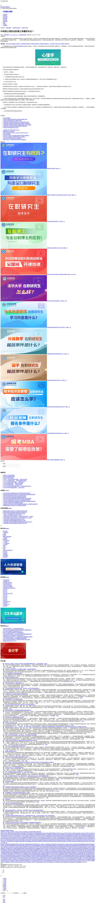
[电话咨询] (3, 869)
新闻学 (75, 845)
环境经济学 (56, 846)
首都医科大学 (91, 835)
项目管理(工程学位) (31, 859)
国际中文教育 (68, 853)
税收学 (54, 848)
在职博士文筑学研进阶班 (9, 475)
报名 (5, 25)
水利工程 (60, 860)
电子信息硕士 (54, 857)
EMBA (11, 852)
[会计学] (13, 658)
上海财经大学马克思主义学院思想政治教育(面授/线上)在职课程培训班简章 (20, 504)
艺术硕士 (29, 852)
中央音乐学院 (17, 840)
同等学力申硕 (18, 831)
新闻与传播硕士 (75, 849)
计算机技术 (24, 859)
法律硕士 (10, 851)
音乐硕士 (32, 853)
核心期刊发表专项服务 (8, 478)
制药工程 (22, 862)
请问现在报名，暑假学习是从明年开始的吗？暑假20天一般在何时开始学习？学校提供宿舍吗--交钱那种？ (29, 762)
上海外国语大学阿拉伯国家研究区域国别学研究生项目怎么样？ (17, 521)
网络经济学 (29, 855)
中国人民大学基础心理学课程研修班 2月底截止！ (14, 136)
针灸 (50, 852)
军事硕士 (4, 852)
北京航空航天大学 (63, 834)
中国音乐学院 (55, 835)
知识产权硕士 (75, 853)
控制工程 (56, 860)
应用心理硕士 (64, 849)
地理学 (51, 848)
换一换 (5, 842)
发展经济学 (79, 848)
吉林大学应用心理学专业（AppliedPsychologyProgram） (15, 132)
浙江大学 (5, 592)
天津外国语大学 (39, 841)
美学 (38, 846)
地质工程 (19, 860)
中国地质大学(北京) (20, 835)
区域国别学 (88, 855)
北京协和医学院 (84, 835)
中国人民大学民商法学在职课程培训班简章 (13, 502)
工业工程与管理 (67, 859)
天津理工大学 (5, 841)
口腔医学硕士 (80, 851)
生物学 (14, 856)
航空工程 (31, 862)
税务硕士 (14, 851)
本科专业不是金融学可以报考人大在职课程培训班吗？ (18, 43)
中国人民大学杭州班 (8, 586)
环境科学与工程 (37, 857)
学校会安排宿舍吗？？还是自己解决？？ (14, 682)
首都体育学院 (62, 838)
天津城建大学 (17, 841)
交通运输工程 (36, 860)
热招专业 (11, 830)
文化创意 (51, 846)
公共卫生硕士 (52, 849)
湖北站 (4, 886)
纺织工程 (77, 860)
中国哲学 (68, 856)
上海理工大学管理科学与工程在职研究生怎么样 (14, 513)
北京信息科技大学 (90, 834)
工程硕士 (59, 859)
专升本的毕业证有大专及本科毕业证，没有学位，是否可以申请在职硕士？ (22, 688)
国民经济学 (82, 856)
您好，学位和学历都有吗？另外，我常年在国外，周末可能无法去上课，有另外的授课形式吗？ (27, 776)
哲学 (44, 845)
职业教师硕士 (79, 862)
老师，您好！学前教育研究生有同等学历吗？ (15, 745)
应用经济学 (34, 855)
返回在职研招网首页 (5, 6)
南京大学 (5, 600)
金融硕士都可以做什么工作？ (10, 640)
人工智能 (5, 542)
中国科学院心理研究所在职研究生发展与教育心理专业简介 (16, 123)
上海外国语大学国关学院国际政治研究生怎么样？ (14, 520)
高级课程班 (38, 834)
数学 (47, 852)
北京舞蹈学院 (77, 834)
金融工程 (24, 848)
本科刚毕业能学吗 (9, 781)
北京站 (4, 878)
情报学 (30, 848)
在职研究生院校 (16, 27)
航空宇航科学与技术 (46, 857)
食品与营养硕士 (27, 856)
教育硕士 (5, 849)
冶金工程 (45, 860)
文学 (77, 852)
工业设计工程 (89, 860)
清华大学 (5, 590)
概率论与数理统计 (7, 536)
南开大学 (5, 594)
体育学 (6, 851)
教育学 (14, 845)
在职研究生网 (22, 34)
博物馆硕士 (62, 853)
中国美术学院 (61, 835)
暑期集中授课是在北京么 (11, 751)
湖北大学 (29, 840)
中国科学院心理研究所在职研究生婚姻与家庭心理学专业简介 (17, 124)
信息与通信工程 (20, 846)
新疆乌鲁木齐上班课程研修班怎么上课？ (14, 717)
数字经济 (5, 531)
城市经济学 (74, 855)
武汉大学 (5, 597)
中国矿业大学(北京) (16, 838)
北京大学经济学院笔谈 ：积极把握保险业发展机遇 (14, 638)
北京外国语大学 (49, 834)
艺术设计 (10, 859)
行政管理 (11, 845)
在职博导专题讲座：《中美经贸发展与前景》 (13, 628)
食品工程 (18, 862)
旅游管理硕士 (30, 851)
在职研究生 (21, 46)
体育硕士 (60, 851)
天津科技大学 (86, 840)
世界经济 (9, 855)
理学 (12, 856)
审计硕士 (52, 851)
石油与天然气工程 (70, 860)
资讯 (5, 18)
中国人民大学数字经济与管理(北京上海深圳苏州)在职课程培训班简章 (19, 494)
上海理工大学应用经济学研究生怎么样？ (12, 515)
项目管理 (5, 553)
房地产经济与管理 (77, 846)
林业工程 (14, 862)
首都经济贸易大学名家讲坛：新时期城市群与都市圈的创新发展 (17, 636)
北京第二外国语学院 (23, 837)
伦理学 (64, 856)
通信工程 (82, 859)
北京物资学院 (43, 838)
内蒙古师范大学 (6, 601)
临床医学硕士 (74, 851)
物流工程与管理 (17, 859)
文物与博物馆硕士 (71, 862)
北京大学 (5, 589)
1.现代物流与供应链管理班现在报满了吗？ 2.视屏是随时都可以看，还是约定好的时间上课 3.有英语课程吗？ (30, 815)
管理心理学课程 (6, 118)
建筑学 (20, 849)
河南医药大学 (24, 838)
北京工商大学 (37, 838)
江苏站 (4, 882)
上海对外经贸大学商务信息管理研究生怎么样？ (14, 519)
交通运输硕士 (5, 859)
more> (7, 490)
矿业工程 (64, 860)
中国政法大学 (56, 834)
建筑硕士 (8, 852)
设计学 (85, 852)
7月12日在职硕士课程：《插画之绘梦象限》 (13, 483)
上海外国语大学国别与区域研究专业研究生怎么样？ (15, 523)
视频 (5, 21)
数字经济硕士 (87, 853)
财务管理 (5, 557)
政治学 (27, 848)
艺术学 (28, 846)
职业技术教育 (41, 856)
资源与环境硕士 (72, 857)
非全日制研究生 (25, 831)
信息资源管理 (34, 845)
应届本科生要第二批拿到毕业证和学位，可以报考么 (43, 43)
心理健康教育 (88, 856)
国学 (4, 546)
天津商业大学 (46, 841)
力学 (13, 859)
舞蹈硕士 (36, 853)
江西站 (4, 889)
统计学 (8, 846)
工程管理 (5, 855)
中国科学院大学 (76, 835)
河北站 (4, 887)
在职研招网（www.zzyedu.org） (11, 34)
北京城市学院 (74, 838)
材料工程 (5, 860)
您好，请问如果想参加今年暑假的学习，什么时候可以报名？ (19, 771)
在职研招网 (8, 27)
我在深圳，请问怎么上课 (11, 722)
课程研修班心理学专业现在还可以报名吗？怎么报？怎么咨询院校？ (21, 786)
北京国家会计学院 (81, 838)
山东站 (4, 883)
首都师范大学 (49, 838)
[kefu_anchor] (3, 871)
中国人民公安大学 (41, 835)
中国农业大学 (28, 835)
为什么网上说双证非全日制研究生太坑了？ (13, 631)
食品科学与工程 (10, 848)
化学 (49, 848)
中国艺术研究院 (72, 841)
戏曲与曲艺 (46, 853)
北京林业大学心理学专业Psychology (11, 130)
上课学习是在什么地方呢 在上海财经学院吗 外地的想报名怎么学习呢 (21, 740)
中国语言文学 (28, 845)
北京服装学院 (68, 838)
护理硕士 (85, 851)
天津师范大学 (11, 841)
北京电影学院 (83, 834)
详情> (14, 667)
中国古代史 (15, 857)
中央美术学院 (34, 840)
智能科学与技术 (13, 853)
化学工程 (9, 860)
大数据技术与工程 (53, 862)
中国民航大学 (69, 840)
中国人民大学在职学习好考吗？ (62, 43)
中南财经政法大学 (32, 834)
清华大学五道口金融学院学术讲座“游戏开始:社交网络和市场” (17, 629)
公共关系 (17, 855)
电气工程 (50, 859)
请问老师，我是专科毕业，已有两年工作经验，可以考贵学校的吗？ (21, 669)
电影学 (66, 855)
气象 (59, 853)
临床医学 (37, 849)
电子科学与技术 (25, 849)
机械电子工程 (48, 855)
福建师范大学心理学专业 (9, 131)
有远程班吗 (7, 799)
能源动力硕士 (79, 857)
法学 (17, 845)
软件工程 (34, 848)
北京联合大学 (55, 838)
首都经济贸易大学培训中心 (9, 588)
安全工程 (41, 860)
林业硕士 (68, 851)
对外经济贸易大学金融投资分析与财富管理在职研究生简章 (16, 493)
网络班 (35, 831)
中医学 (3, 851)
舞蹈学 (17, 849)
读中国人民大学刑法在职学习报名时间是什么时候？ (17, 756)
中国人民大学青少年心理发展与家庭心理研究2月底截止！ (16, 135)
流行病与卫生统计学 (8, 550)
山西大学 (5, 603)
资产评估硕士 (46, 851)
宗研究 (62, 859)
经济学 (4, 535)
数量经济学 (39, 855)
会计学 (4, 547)
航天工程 (35, 862)
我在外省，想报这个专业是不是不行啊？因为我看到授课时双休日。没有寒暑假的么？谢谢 (26, 663)
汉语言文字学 (40, 852)
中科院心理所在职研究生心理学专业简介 (12, 120)
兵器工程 (27, 862)
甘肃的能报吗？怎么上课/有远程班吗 (13, 699)
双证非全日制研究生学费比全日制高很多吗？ (13, 632)
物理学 (43, 855)
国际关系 (68, 845)
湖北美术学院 (56, 840)
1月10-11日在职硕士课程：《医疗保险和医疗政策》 (15, 480)
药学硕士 (89, 851)
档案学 (38, 845)
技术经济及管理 (23, 855)
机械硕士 (59, 857)
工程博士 (70, 848)
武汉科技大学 (34, 835)
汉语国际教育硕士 (40, 859)
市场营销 (5, 554)
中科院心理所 (56, 837)
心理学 (47, 845)
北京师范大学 (30, 838)
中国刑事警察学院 (69, 835)
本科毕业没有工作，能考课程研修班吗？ (14, 767)
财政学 (16, 848)
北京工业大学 (9, 837)
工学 (79, 852)
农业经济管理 (32, 849)
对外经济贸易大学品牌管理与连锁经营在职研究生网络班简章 (17, 498)
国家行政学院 (11, 840)
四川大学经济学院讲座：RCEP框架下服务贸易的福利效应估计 (17, 634)
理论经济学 (8, 856)
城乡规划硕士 (23, 851)
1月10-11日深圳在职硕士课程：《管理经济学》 (14, 482)
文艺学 (47, 862)
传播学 (11, 857)
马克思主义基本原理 (29, 857)
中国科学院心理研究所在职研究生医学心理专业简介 (15, 126)
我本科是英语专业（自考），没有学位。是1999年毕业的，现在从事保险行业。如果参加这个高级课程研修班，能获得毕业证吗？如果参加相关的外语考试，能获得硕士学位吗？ (46, 726)
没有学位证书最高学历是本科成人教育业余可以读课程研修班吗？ (20, 704)
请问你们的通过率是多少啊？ (12, 677)
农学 (81, 852)
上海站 (4, 879)
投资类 (72, 845)
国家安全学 (27, 853)
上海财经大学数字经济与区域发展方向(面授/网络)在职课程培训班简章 (19, 501)
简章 (5, 17)
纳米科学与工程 (21, 853)
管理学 (19, 845)
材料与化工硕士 (64, 857)
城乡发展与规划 (60, 848)
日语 (9, 857)
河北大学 (88, 841)
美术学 (35, 846)
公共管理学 (6, 845)
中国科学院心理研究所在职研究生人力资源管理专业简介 (16, 122)
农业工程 (46, 859)
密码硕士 (69, 852)
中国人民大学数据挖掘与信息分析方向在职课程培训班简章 (16, 500)
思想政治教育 (80, 845)
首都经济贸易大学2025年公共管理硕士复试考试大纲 (15, 510)
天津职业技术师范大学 (81, 841)
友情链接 (3, 830)
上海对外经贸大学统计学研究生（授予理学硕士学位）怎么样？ (17, 517)
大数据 (23, 845)
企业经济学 (74, 848)
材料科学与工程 (20, 856)
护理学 (20, 852)
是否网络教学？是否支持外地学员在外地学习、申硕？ (17, 792)
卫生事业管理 (6, 540)
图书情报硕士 (36, 851)
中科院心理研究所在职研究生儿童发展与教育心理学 (15, 119)
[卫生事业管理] (13, 623)
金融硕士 (38, 848)
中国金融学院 (4, 835)
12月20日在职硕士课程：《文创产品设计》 (13, 484)
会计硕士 (87, 849)
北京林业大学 (31, 837)
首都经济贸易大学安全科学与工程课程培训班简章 (14, 505)
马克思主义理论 (34, 856)
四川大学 (5, 599)
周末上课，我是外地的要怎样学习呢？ (14, 803)
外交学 (64, 845)
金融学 (4, 533)
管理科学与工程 (86, 845)
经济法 (41, 849)
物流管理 (5, 539)
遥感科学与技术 (6, 853)
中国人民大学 (6, 579)
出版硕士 (18, 851)
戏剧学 (70, 855)
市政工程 (54, 855)
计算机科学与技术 (90, 846)
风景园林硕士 (16, 852)
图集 (4, 22)
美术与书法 (51, 853)
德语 (7, 857)
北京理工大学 (37, 837)
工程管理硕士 (34, 852)
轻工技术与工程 (82, 860)
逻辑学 (65, 862)
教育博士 (66, 848)
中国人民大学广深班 (8, 593)
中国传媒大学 (62, 837)
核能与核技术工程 (41, 862)
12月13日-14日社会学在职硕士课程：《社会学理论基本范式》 (17, 486)
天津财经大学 (80, 840)
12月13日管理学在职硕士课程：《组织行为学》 (14, 487)
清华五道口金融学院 (48, 840)
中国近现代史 (21, 857)
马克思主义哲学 (52, 856)
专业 (5, 15)
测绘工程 (23, 860)
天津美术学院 (59, 841)
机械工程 (73, 859)
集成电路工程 (51, 860)
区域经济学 (72, 856)
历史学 (44, 852)
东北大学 (5, 596)
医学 (83, 852)
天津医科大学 (65, 841)
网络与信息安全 (60, 862)
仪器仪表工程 (14, 860)
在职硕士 (8, 831)
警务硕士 (56, 851)
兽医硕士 (64, 851)
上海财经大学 (6, 581)
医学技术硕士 (54, 852)
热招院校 (7, 830)
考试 (5, 19)
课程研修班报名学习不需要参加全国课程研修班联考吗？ (18, 710)
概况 (5, 14)
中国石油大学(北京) (11, 835)
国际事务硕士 (81, 853)
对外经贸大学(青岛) (7, 582)
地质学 (25, 846)
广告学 (63, 855)
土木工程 (77, 859)
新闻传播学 (46, 846)
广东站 (4, 881)
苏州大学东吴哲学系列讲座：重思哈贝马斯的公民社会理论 (16, 639)
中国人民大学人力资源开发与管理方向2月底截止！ (15, 139)
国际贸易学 (5, 555)
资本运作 (84, 855)
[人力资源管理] (13, 574)
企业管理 (5, 544)
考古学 (66, 846)
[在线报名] (3, 872)
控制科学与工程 (44, 848)
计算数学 (5, 537)
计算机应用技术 (59, 845)
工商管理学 (5, 532)
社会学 (41, 845)
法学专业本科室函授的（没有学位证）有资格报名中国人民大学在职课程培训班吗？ (24, 810)
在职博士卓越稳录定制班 (9, 476)
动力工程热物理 (87, 859)
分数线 (4, 24)
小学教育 (4, 857)
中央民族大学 (23, 840)
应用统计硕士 (82, 849)
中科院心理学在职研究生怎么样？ (11, 127)
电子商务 (13, 855)
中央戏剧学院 (40, 840)
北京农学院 (74, 837)
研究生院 (47, 856)
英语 (4, 548)
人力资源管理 (6, 543)
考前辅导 (5, 605)
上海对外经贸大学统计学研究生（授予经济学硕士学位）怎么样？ (18, 516)
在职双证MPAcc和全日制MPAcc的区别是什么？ (14, 635)
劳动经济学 (70, 846)
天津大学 (75, 840)
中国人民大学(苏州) (7, 585)
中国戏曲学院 (49, 835)
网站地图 (39, 831)
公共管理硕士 (46, 849)
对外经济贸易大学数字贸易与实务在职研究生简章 (14, 495)
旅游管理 (20, 848)
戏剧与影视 (40, 853)
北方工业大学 (5, 840)
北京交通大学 (49, 837)
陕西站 (4, 885)
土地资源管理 (59, 855)
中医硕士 (65, 852)
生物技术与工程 (29, 860)
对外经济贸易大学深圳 (7, 838)
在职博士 (12, 831)
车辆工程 (54, 859)
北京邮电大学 (43, 837)
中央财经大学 (6, 604)
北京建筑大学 (80, 837)
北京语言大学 (68, 837)
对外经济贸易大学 (7, 584)
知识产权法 (79, 855)
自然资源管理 (62, 846)
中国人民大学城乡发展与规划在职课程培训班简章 (14, 497)
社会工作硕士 (58, 849)
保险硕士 (41, 851)
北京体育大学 (70, 834)
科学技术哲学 (59, 856)
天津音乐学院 (53, 841)
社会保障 (84, 846)
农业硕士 (24, 852)
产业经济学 (41, 846)
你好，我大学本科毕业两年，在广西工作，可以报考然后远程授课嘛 (21, 734)
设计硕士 (56, 853)
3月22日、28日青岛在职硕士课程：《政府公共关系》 (15, 479)
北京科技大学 (15, 837)
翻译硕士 (70, 849)
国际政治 (51, 845)
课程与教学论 (60, 852)
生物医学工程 (9, 862)
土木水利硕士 (85, 857)
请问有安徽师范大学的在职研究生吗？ (14, 673)
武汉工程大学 (86, 837)
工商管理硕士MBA (11, 849)
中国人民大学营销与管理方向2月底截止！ (12, 138)
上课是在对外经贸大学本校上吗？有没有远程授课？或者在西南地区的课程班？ (23, 822)
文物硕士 (74, 852)
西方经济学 (77, 856)
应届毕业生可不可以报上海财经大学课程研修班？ (16, 693)
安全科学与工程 (13, 846)
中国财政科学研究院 (31, 841)
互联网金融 (85, 848)
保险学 (54, 845)
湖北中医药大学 (62, 840)
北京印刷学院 (89, 838)
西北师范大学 (23, 841)
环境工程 (5, 551)
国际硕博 (31, 831)
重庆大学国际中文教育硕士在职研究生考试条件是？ (15, 512)
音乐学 (32, 846)
